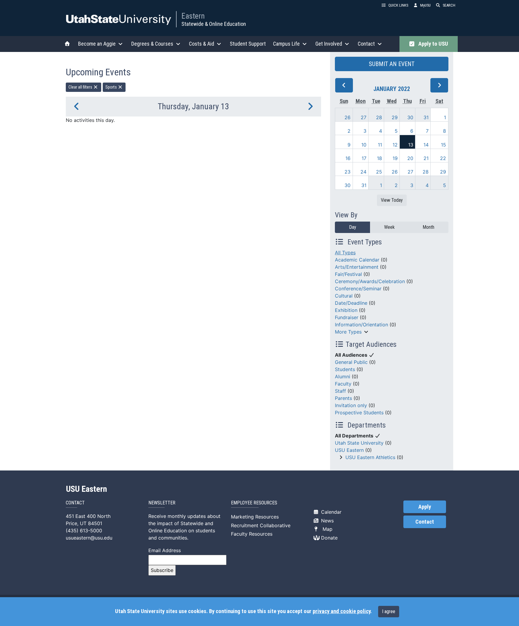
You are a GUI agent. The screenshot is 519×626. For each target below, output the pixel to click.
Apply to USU (432, 44)
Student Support (248, 44)
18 (379, 158)
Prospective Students (359, 413)
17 (364, 158)
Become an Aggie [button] (97, 44)
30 (410, 117)
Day (352, 227)
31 (426, 117)
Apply (424, 507)
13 (410, 145)
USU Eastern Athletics (370, 457)
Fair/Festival (348, 274)
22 (443, 158)
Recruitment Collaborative (260, 525)
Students (345, 369)
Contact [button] (366, 44)
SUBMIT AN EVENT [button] (391, 64)
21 (426, 158)
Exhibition (346, 310)
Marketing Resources (255, 517)
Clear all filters (80, 87)
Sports (111, 87)
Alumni (342, 376)
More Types (348, 332)
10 (363, 145)
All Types (345, 252)
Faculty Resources (251, 534)
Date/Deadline (351, 303)
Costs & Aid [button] (201, 44)
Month (428, 227)
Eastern (193, 15)
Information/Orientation (361, 325)
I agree (388, 611)
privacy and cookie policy (341, 611)
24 (363, 172)
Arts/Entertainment (356, 267)
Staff (340, 391)
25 (379, 172)
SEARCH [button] (449, 5)
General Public (351, 362)
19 (395, 158)
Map (326, 529)
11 (380, 145)
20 (410, 158)
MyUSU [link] (425, 5)
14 (426, 145)
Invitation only (351, 405)
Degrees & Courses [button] (152, 44)
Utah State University (359, 443)
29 (395, 117)
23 (347, 172)
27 (363, 117)
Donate (329, 538)
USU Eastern (349, 450)
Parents (343, 398)
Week (389, 227)
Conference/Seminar (358, 289)
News (327, 521)
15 (443, 145)
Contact (424, 522)
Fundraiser (346, 317)
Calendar (330, 512)
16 (348, 158)
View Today (392, 200)
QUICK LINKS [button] (398, 5)
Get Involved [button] (328, 44)
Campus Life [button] (286, 44)
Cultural (344, 296)
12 (395, 145)
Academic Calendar (357, 260)
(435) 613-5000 (84, 531)
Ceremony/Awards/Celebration (370, 281)
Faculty (343, 384)
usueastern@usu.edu (89, 538)
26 (347, 117)
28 (379, 117)
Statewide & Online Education (213, 24)
